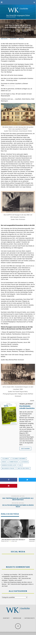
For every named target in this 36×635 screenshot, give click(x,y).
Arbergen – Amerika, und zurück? (12, 580)
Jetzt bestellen (25, 448)
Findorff (13, 31)
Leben (18, 31)
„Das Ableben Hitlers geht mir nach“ (13, 539)
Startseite (4, 38)
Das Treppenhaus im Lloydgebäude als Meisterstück (17, 499)
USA (20, 465)
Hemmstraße (13, 461)
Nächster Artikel (18, 502)
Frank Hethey (5, 541)
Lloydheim (24, 461)
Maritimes (24, 31)
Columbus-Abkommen (19, 458)
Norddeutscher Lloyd (9, 465)
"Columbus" (5, 458)
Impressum (17, 618)
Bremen (23, 29)
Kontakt (6, 618)
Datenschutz (30, 618)
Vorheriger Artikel (18, 496)
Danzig (4, 461)
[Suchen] (34, 2)
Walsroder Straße (8, 468)
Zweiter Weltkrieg (23, 468)
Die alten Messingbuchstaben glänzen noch (18, 505)
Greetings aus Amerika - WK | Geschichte (16, 574)
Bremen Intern (30, 29)
